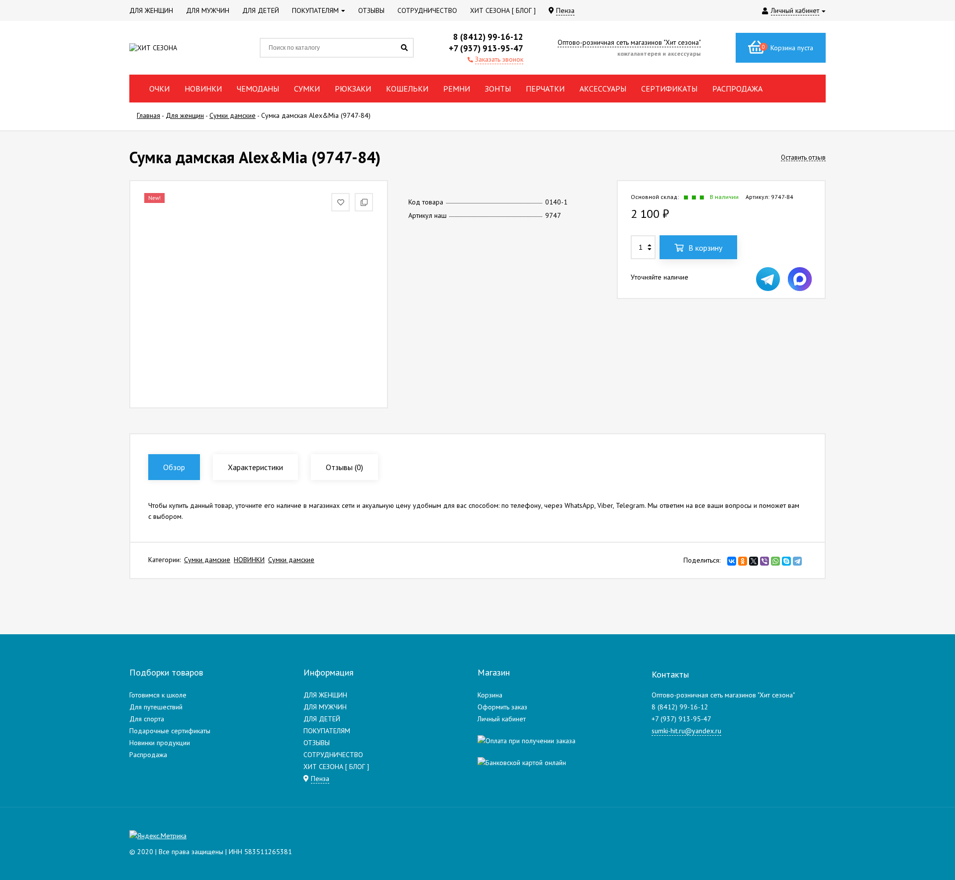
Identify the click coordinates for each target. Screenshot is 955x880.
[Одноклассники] (742, 561)
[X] (753, 561)
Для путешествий (156, 706)
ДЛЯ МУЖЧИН (325, 706)
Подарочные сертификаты (169, 730)
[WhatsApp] (775, 561)
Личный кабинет (502, 718)
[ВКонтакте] (731, 561)
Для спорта (146, 718)
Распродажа (148, 754)
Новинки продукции (159, 742)
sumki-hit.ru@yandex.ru (686, 730)
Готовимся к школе (158, 694)
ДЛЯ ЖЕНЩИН (325, 694)
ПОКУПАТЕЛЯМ (326, 730)
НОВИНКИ (249, 559)
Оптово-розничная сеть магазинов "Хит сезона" (629, 42)
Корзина (490, 694)
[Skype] (786, 561)
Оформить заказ (502, 706)
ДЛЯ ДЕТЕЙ (321, 718)
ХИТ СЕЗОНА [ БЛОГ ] (336, 766)
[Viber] (764, 561)
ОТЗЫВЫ (316, 742)
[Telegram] (797, 561)
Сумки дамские (207, 559)
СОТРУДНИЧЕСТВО (333, 754)
